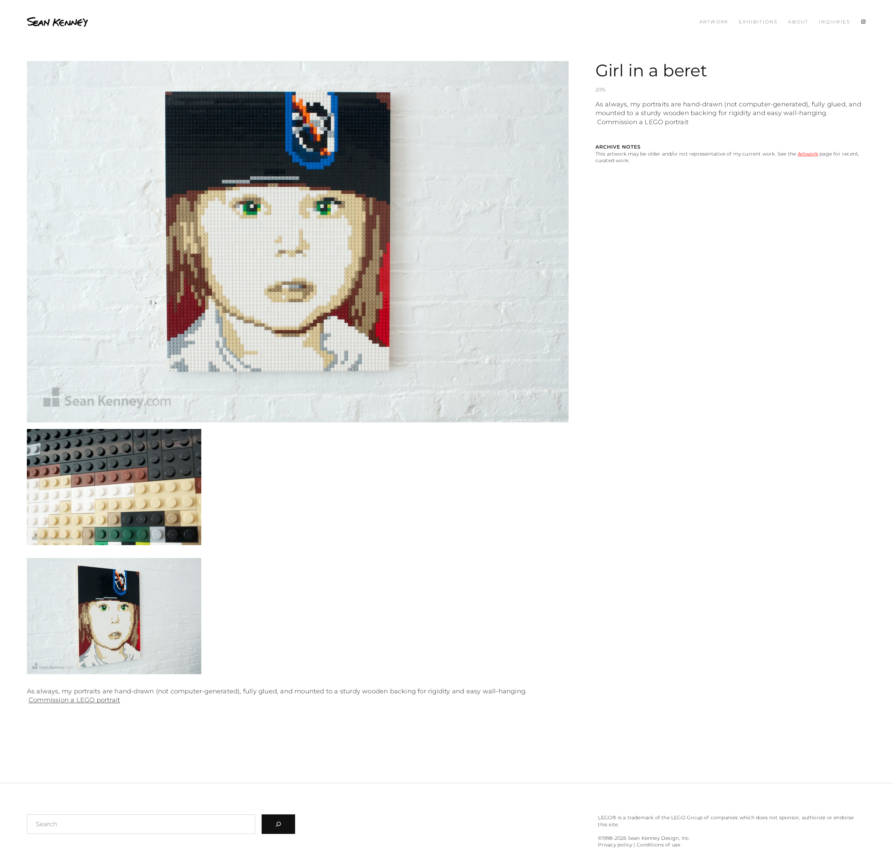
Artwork (808, 154)
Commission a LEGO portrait (74, 700)
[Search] (278, 824)
